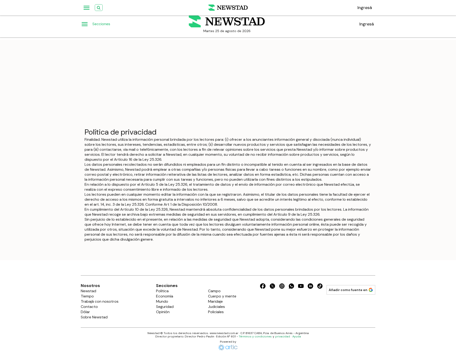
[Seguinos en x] (272, 286)
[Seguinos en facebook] (263, 286)
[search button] (99, 7)
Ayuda (296, 336)
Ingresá (366, 24)
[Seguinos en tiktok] (320, 286)
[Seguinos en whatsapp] (291, 286)
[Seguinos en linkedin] (310, 286)
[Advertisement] (228, 73)
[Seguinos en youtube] (301, 286)
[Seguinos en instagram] (282, 286)
